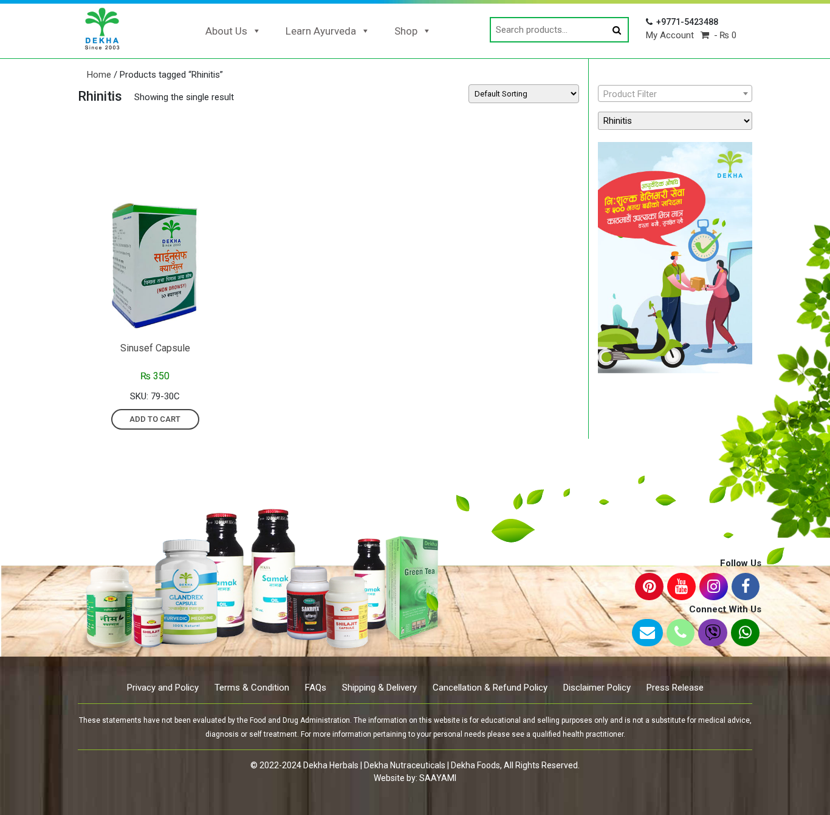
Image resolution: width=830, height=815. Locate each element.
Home (99, 74)
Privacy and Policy (163, 687)
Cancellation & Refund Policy (490, 687)
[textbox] (675, 94)
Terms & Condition (251, 687)
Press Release (675, 687)
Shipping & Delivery (379, 687)
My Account (670, 35)
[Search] (617, 31)
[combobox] (675, 93)
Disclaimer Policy (597, 687)
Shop (405, 31)
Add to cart (154, 419)
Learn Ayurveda (321, 31)
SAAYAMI (437, 778)
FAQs (315, 687)
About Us (226, 31)
